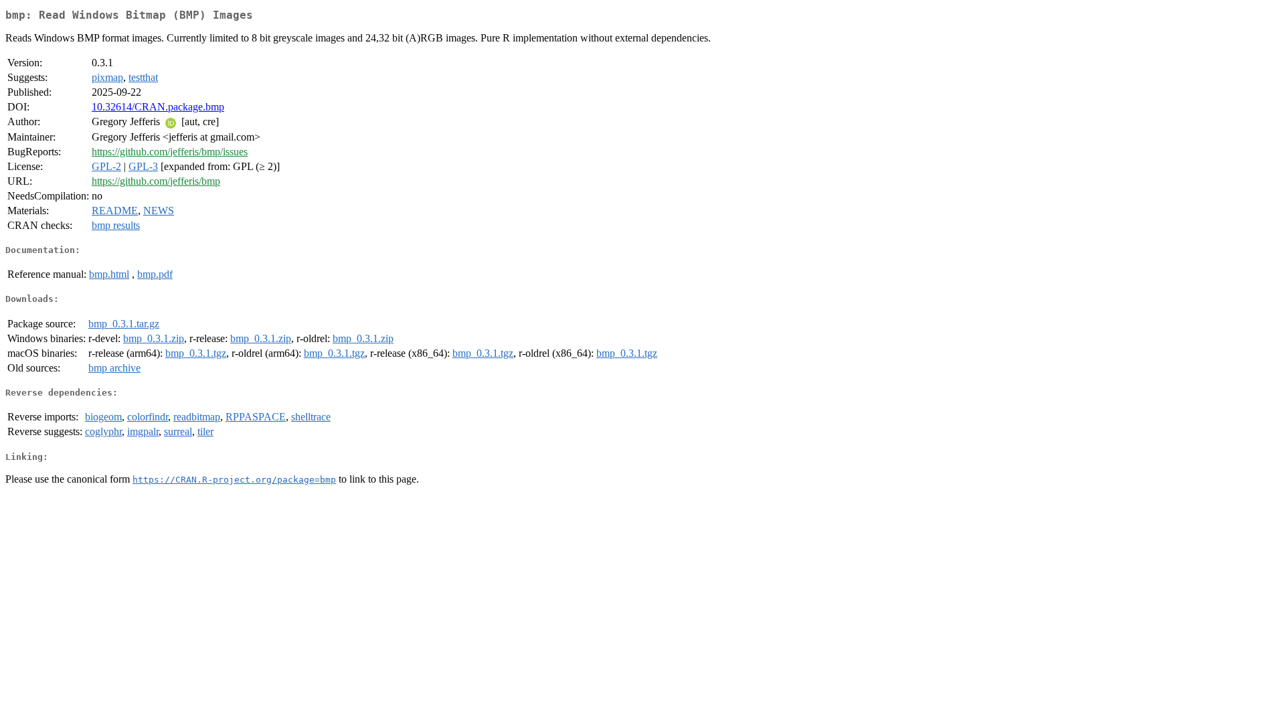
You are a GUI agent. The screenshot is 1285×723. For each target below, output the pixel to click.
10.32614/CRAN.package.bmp (158, 106)
